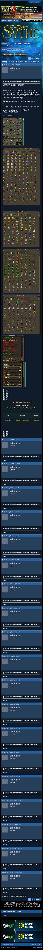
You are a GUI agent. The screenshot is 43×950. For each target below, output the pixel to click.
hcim (9, 49)
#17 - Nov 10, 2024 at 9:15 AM (12, 800)
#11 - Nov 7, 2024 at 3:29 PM (11, 656)
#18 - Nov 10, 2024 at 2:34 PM (12, 824)
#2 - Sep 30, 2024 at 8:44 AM (11, 440)
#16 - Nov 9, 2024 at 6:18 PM (11, 776)
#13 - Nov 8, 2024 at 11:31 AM (12, 704)
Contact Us (33, 944)
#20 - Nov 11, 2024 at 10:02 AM (12, 872)
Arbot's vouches (8, 115)
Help (39, 944)
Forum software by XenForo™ (9, 947)
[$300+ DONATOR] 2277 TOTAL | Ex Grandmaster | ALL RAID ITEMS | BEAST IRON (21, 905)
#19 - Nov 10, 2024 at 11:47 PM (12, 848)
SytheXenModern (8, 944)
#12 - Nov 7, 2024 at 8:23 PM (11, 680)
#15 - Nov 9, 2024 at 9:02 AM (11, 752)
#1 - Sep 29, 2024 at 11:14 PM (12, 65)
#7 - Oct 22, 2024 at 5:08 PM (11, 560)
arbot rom (15, 68)
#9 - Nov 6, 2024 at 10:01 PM (11, 608)
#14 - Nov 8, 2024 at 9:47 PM (11, 728)
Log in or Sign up (34, 2)
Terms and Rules (37, 947)
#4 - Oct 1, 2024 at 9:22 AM (11, 488)
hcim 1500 (16, 49)
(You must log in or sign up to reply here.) (14, 896)
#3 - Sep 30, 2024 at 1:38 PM (11, 464)
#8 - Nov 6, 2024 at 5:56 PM (11, 584)
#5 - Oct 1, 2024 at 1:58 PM (11, 512)
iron (23, 49)
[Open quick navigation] (40, 43)
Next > (38, 58)
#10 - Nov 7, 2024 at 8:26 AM (11, 632)
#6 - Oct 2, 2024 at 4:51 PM (11, 536)
